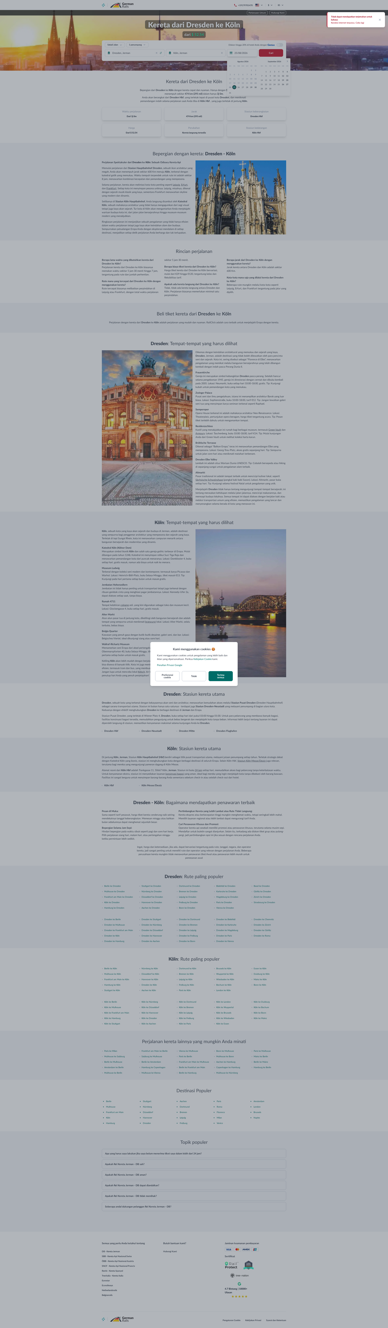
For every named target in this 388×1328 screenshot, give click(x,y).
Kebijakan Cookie (202, 658)
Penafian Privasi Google (169, 665)
